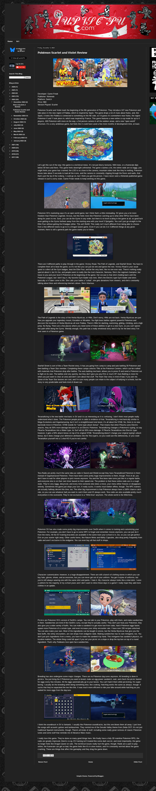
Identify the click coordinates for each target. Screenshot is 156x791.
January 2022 (19, 141)
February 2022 (19, 138)
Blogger (100, 776)
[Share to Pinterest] (53, 755)
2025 (14, 90)
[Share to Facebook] (50, 755)
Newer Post (43, 762)
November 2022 (20, 116)
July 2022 (17, 125)
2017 (14, 157)
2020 (14, 148)
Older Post (138, 762)
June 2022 (18, 128)
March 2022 (18, 134)
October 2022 (19, 119)
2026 (14, 87)
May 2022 (17, 131)
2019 (14, 151)
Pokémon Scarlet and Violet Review (21, 111)
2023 (14, 96)
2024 (14, 93)
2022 (14, 99)
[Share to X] (48, 755)
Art (17, 41)
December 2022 (20, 102)
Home (10, 41)
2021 (14, 145)
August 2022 (19, 122)
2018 (14, 154)
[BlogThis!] (46, 755)
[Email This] (44, 755)
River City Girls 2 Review (19, 106)
